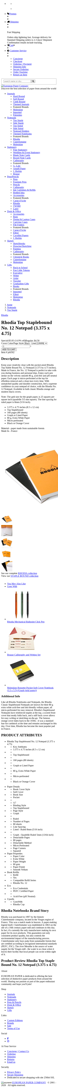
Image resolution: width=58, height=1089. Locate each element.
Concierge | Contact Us (18, 1051)
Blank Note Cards (21, 155)
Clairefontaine (19, 142)
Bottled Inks (19, 192)
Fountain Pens (19, 182)
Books (16, 286)
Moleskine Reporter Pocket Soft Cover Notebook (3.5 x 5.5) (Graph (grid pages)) (30, 689)
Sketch (10, 241)
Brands (10, 1023)
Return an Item (20, 74)
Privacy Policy (14, 1072)
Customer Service (17, 50)
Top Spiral (18, 125)
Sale (9, 1025)
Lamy (16, 208)
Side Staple (18, 123)
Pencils (16, 184)
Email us (11, 1062)
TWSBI (17, 206)
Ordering (11, 1054)
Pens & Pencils (14, 1002)
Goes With (12, 586)
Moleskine (18, 109)
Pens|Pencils (13, 176)
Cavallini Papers (20, 235)
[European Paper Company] (14, 86)
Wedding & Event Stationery (26, 152)
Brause (16, 174)
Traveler (17, 281)
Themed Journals (21, 104)
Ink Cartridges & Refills (24, 190)
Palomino (17, 115)
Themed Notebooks (22, 133)
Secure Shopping (15, 1075)
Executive (17, 273)
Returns (10, 1059)
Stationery (12, 147)
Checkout (17, 61)
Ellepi (16, 233)
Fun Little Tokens (21, 270)
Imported (17, 112)
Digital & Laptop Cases (24, 219)
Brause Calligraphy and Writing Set (23, 654)
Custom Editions (15, 1020)
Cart (11, 45)
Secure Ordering (21, 69)
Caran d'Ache (19, 200)
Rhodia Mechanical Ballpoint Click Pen (25, 621)
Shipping (14, 22)
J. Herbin (17, 171)
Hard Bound (19, 96)
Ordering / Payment (22, 64)
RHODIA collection (27, 573)
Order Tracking (20, 72)
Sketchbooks (19, 243)
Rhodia (16, 139)
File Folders (18, 224)
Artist (15, 278)
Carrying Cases (20, 222)
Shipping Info (19, 66)
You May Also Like (16, 583)
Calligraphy (18, 160)
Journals (11, 93)
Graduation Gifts (21, 283)
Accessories (18, 195)
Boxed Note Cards (22, 158)
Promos (12, 13)
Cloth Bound (19, 101)
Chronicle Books (21, 257)
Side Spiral (18, 128)
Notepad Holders (21, 131)
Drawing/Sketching (22, 246)
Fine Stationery (20, 150)
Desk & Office (14, 211)
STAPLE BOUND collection (24, 576)
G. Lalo (16, 166)
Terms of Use (13, 1028)
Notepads (11, 117)
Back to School (20, 267)
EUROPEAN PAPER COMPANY (29, 1082)
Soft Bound (18, 99)
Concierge (18, 58)
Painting (17, 249)
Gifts (9, 265)
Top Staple (18, 120)
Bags (15, 216)
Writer (16, 275)
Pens (15, 179)
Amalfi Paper (19, 168)
